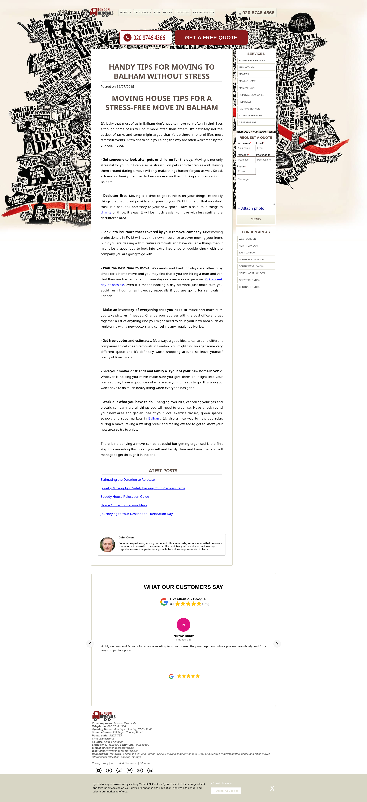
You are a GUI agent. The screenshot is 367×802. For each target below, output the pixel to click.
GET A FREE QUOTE (211, 38)
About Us (125, 12)
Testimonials (142, 12)
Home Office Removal (252, 60)
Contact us (182, 12)
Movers (244, 74)
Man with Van (247, 67)
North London (248, 245)
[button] (90, 644)
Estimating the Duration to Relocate (128, 479)
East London (247, 252)
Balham (154, 418)
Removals (245, 102)
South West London (252, 266)
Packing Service (249, 108)
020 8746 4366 (258, 12)
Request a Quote (203, 12)
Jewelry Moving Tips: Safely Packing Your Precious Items (143, 488)
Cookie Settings (222, 783)
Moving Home (247, 81)
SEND (256, 219)
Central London (249, 287)
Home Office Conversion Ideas (124, 505)
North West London (252, 273)
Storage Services (250, 115)
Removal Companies (251, 95)
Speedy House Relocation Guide (125, 496)
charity (107, 212)
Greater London (249, 280)
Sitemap (145, 763)
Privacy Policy (100, 763)
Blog (157, 12)
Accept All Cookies (227, 790)
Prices (167, 12)
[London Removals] (102, 13)
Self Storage (247, 122)
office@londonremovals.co (118, 747)
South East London (251, 259)
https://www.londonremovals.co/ (118, 750)
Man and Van (247, 88)
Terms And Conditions (124, 763)
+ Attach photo (251, 208)
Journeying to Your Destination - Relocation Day (137, 513)
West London (247, 239)
